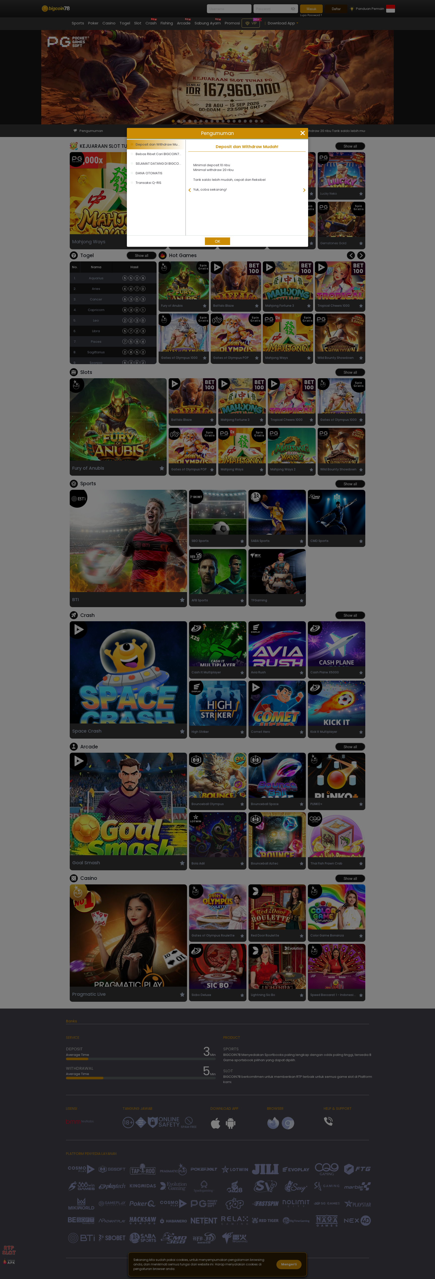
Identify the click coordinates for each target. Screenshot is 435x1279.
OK (217, 241)
